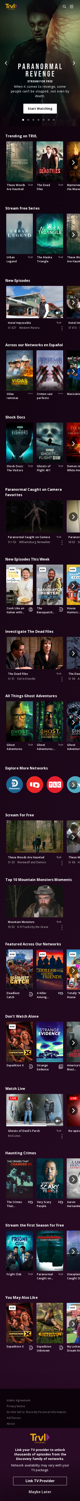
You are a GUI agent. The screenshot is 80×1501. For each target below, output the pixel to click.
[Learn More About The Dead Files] (62, 679)
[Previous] (6, 63)
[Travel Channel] (11, 7)
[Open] (71, 7)
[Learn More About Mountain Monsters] (62, 927)
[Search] (62, 7)
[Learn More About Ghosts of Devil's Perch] (62, 1136)
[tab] (23, 120)
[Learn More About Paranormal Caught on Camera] (62, 543)
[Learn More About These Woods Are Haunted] (62, 863)
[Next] (73, 63)
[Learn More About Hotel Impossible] (62, 328)
